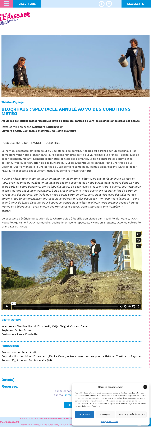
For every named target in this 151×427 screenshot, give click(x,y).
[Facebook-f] (102, 4)
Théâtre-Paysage (12, 102)
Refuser (105, 414)
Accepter (84, 414)
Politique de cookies (109, 422)
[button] (145, 386)
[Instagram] (109, 4)
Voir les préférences (131, 414)
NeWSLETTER (136, 3)
